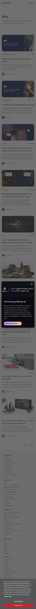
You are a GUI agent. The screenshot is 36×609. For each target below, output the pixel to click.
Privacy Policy (8, 596)
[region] (18, 594)
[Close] (31, 284)
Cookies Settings (18, 601)
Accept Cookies (18, 605)
